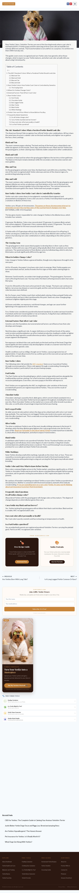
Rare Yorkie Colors (14, 95)
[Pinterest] (71, 4)
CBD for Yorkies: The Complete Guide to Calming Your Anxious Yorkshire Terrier (35, 820)
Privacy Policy (61, 886)
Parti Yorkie (15, 98)
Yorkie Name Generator (28, 874)
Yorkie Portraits (26, 878)
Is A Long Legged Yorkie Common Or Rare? (61, 578)
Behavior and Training (8, 870)
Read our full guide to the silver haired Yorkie (32, 430)
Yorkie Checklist (45, 866)
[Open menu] (75, 3)
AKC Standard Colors (17, 130)
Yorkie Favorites (6, 878)
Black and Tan (15, 75)
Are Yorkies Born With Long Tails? (15, 578)
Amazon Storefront (66, 878)
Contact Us (64, 870)
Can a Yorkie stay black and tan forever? (23, 120)
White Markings (16, 110)
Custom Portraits (8, 4)
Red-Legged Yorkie (17, 102)
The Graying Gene (17, 87)
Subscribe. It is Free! (39, 609)
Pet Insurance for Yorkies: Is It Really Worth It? (22, 836)
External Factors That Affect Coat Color (22, 93)
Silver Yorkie (15, 105)
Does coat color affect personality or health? (25, 122)
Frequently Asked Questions (18, 115)
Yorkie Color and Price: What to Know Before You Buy (26, 112)
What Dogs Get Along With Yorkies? (18, 842)
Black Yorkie (15, 107)
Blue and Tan (15, 80)
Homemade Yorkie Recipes (48, 861)
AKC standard (37, 364)
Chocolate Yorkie (16, 100)
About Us (63, 861)
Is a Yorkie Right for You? (29, 870)
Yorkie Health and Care (8, 866)
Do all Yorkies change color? (20, 117)
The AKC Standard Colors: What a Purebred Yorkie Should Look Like (31, 73)
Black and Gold (16, 78)
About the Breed (7, 861)
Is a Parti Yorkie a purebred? (20, 124)
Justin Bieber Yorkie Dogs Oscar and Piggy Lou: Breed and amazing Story (32, 826)
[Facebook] (68, 4)
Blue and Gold (15, 83)
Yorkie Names (6, 874)
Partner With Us (65, 866)
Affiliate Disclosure (72, 886)
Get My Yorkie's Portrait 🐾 (18, 685)
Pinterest (63, 874)
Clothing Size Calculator (28, 866)
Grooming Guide (46, 870)
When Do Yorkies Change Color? (19, 90)
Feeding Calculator (27, 861)
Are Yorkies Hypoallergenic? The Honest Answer (23, 831)
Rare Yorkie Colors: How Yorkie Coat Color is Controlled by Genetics (31, 85)
